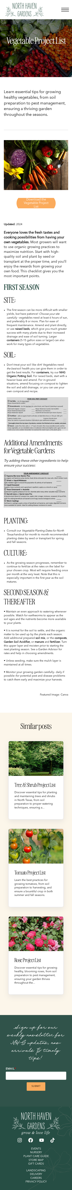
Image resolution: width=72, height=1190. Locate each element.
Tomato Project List (30, 872)
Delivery (36, 1174)
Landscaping (36, 1170)
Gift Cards (36, 1163)
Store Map (36, 1160)
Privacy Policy (36, 1181)
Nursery (36, 1152)
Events (36, 1148)
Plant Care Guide (36, 1156)
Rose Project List (27, 960)
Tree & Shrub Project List (34, 785)
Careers (36, 1178)
